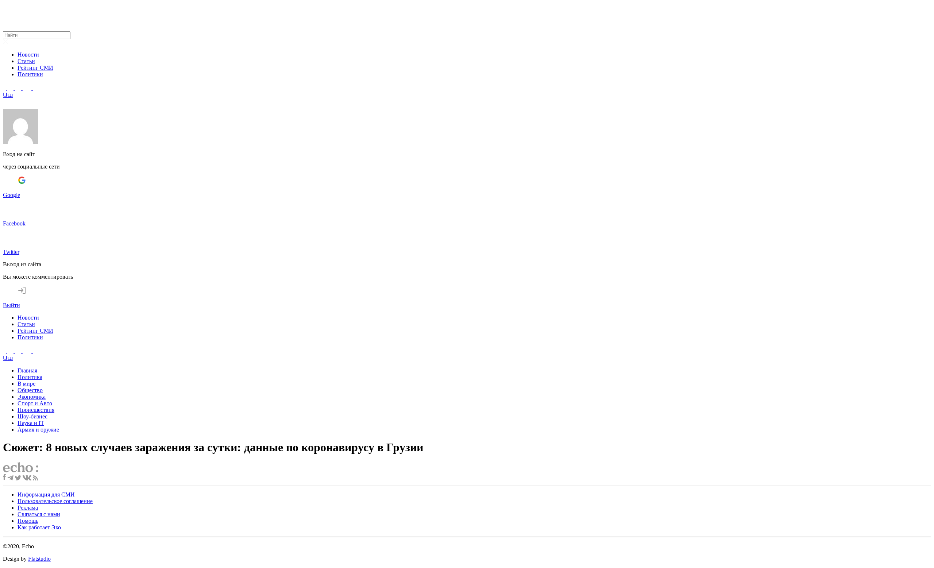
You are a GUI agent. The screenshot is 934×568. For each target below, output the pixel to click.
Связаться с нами (39, 514)
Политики (30, 74)
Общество (30, 390)
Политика (30, 377)
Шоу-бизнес (32, 416)
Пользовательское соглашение (55, 501)
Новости (28, 54)
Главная (27, 370)
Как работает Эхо (39, 527)
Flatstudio (39, 559)
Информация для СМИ (46, 494)
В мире (26, 383)
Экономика (32, 397)
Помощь (28, 521)
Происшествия (36, 410)
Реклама (28, 508)
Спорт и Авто (35, 403)
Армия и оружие (38, 429)
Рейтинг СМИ (35, 68)
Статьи (26, 61)
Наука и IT (31, 423)
